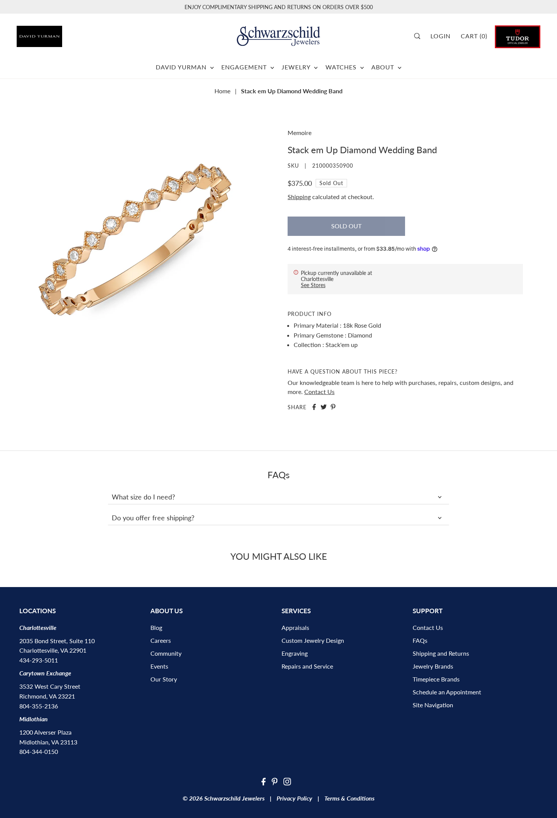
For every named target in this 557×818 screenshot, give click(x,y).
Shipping (299, 196)
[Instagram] (287, 780)
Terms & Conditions (349, 798)
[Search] (420, 36)
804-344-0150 (38, 751)
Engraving (295, 653)
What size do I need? (143, 497)
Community (165, 653)
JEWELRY (297, 67)
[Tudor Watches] (517, 36)
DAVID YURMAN (182, 67)
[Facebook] (263, 780)
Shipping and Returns (441, 653)
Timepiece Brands (436, 679)
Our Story (163, 679)
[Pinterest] (275, 780)
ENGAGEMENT (245, 67)
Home (222, 90)
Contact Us (319, 391)
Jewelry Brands (433, 666)
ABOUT (383, 67)
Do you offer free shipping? (153, 517)
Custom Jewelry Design (313, 640)
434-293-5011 (38, 660)
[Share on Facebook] (314, 407)
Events (159, 666)
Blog (156, 627)
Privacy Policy (294, 798)
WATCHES (341, 67)
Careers (160, 640)
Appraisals (295, 627)
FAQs (420, 640)
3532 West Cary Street (49, 686)
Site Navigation (433, 704)
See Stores (313, 285)
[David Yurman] (58, 33)
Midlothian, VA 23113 (48, 742)
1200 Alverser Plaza (45, 732)
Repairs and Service (307, 666)
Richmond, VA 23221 (47, 696)
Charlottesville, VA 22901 (52, 650)
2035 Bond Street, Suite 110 (57, 640)
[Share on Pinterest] (333, 407)
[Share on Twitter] (324, 407)
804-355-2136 (38, 706)
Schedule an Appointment (447, 692)
